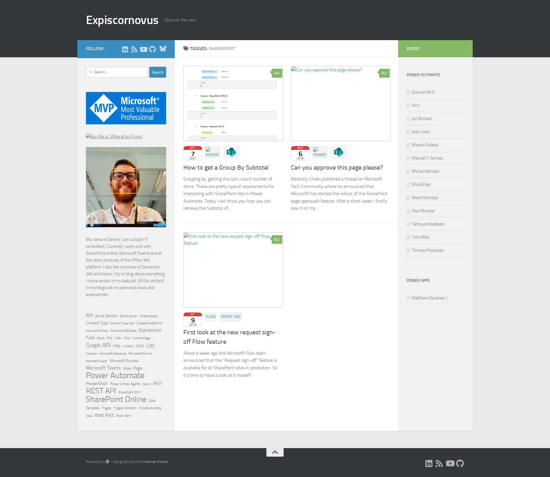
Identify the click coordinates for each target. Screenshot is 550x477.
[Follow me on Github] (152, 49)
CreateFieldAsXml (149, 323)
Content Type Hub (122, 323)
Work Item (123, 416)
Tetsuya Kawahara (428, 224)
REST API (101, 390)
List (150, 345)
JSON (140, 346)
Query (147, 384)
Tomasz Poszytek (428, 250)
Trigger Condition (125, 408)
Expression (150, 330)
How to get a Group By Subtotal (226, 167)
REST (157, 383)
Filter (118, 338)
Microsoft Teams (103, 368)
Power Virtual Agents (125, 384)
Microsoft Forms (140, 354)
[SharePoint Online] (231, 152)
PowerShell (97, 383)
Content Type (97, 323)
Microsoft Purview (124, 361)
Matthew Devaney (428, 298)
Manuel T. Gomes (427, 158)
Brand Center (129, 316)
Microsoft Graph (96, 361)
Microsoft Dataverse (112, 354)
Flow (211, 316)
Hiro (415, 105)
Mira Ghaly (421, 184)
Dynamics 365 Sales (123, 331)
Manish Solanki (425, 145)
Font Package (142, 338)
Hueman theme (155, 462)
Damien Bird (423, 92)
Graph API (98, 345)
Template (92, 408)
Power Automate (115, 375)
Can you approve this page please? (337, 167)
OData (127, 368)
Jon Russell (421, 118)
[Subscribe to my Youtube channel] (143, 49)
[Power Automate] (213, 152)
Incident (128, 346)
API (89, 315)
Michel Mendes (425, 171)
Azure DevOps (106, 316)
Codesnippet (149, 316)
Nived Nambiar (425, 197)
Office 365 (231, 316)
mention (91, 354)
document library (97, 331)
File (110, 338)
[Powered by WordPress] (107, 462)
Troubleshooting (150, 408)
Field (90, 337)
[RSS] (134, 49)
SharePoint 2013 (129, 392)
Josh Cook (420, 131)
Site (152, 400)
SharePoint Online (116, 399)
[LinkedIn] (124, 49)
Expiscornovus (122, 20)
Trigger (106, 408)
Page (137, 368)
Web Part (104, 415)
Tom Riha (420, 237)
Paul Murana (423, 210)
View (89, 416)
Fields (101, 338)
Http (116, 345)
